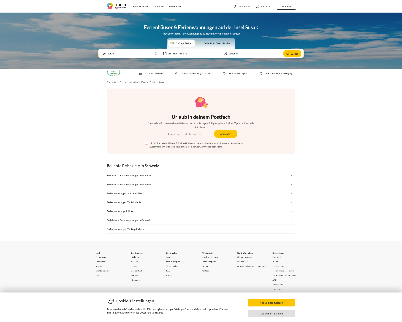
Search (169, 257)
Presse (275, 261)
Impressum (277, 289)
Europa (123, 82)
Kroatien (134, 82)
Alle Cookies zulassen (271, 302)
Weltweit (135, 275)
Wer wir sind (277, 257)
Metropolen (136, 280)
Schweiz (99, 266)
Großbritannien (102, 271)
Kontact (205, 271)
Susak (161, 82)
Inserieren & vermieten (211, 257)
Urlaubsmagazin (173, 261)
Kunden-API (242, 261)
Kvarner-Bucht (148, 82)
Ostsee (134, 266)
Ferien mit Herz (279, 266)
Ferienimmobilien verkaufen (284, 275)
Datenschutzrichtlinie (151, 312)
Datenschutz (277, 284)
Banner (205, 266)
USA (97, 275)
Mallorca (135, 257)
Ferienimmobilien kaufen (283, 271)
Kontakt (169, 275)
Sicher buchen (172, 266)
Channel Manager (244, 257)
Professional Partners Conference (251, 266)
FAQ (168, 271)
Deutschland (101, 257)
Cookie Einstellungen (271, 313)
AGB (274, 280)
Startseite (111, 82)
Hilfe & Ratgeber (209, 261)
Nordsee (134, 261)
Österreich (100, 261)
